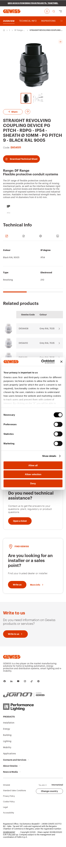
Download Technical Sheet (23, 159)
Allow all (33, 465)
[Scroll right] (62, 21)
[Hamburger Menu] (60, 11)
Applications (9, 754)
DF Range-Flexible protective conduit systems (19, 30)
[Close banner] (61, 362)
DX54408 (23, 329)
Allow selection (33, 474)
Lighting (7, 741)
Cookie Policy (9, 802)
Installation (9, 30)
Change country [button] (49, 791)
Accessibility (8, 813)
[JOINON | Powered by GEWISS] (24, 694)
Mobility (7, 747)
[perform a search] (53, 11)
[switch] (58, 424)
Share (14, 112)
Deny (33, 483)
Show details (49, 456)
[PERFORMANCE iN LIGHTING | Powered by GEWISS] (24, 707)
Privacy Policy (9, 796)
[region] (33, 268)
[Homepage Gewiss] (11, 11)
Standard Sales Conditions (14, 790)
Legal (5, 807)
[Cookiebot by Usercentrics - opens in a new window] (41, 362)
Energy (6, 729)
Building (7, 735)
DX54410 (23, 343)
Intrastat (6, 785)
